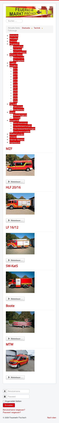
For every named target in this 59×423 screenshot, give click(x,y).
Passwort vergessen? (12, 412)
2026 (15, 101)
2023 (15, 93)
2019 (15, 82)
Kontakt (13, 136)
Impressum (14, 142)
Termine (13, 41)
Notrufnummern (20, 123)
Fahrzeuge (18, 106)
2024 (15, 95)
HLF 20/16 (13, 187)
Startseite (13, 35)
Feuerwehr (14, 43)
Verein (12, 112)
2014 (15, 68)
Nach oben (51, 417)
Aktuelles (13, 38)
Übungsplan (18, 60)
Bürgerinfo (14, 120)
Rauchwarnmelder (21, 131)
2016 (15, 73)
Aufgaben (17, 49)
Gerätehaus (18, 109)
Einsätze (13, 65)
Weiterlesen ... (16, 181)
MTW (9, 344)
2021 (15, 87)
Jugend (12, 62)
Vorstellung (18, 46)
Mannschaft (18, 57)
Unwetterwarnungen (22, 125)
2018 (15, 79)
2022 (15, 90)
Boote (10, 305)
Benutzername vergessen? (14, 409)
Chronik (16, 117)
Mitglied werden (16, 134)
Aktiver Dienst (16, 54)
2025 (15, 98)
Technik (13, 103)
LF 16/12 (12, 227)
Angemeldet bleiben (13, 401)
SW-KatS (12, 266)
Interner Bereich (16, 139)
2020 (15, 84)
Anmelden (9, 405)
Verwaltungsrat (20, 114)
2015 (15, 71)
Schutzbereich (19, 52)
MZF (9, 148)
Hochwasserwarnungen (24, 128)
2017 (15, 76)
